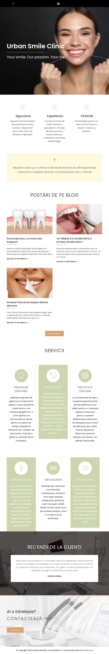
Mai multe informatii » (17, 259)
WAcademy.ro (86, 650)
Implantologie (21, 480)
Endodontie (53, 387)
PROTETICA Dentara (85, 389)
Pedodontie (85, 480)
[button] (58, 3)
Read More (22, 142)
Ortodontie (53, 480)
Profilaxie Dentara (21, 389)
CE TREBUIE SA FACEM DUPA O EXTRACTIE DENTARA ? (74, 240)
